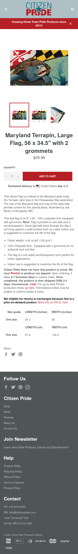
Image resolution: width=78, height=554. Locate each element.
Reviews (9, 417)
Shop (7, 406)
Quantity (9, 167)
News (7, 412)
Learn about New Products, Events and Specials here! (36, 447)
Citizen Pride (17, 534)
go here (29, 288)
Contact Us (10, 428)
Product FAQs (12, 466)
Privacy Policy (12, 488)
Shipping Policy (13, 471)
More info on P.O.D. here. (53, 302)
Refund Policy (12, 477)
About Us (9, 423)
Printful (15, 273)
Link (32, 284)
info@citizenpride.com (22, 512)
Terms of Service (14, 482)
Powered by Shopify (33, 534)
